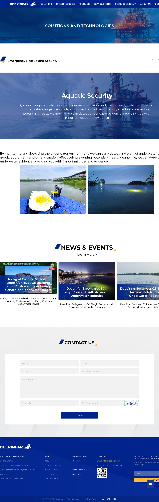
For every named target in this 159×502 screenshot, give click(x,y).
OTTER (47, 461)
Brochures (76, 461)
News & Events (78, 470)
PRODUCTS (84, 4)
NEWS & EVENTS (102, 4)
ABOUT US (145, 4)
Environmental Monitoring (11, 479)
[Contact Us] (150, 483)
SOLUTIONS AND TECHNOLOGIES (58, 4)
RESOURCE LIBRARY (125, 4)
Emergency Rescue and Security (14, 465)
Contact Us (101, 456)
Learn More (85, 254)
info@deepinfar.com (111, 461)
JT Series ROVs (50, 474)
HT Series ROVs (51, 479)
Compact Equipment (53, 465)
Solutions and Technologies (12, 456)
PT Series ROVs (51, 470)
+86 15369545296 (114, 465)
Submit (79, 415)
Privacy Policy (91, 499)
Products (48, 456)
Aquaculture (5, 474)
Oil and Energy (6, 461)
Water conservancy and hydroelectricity (17, 470)
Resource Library (79, 456)
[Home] (23, 4)
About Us (76, 474)
